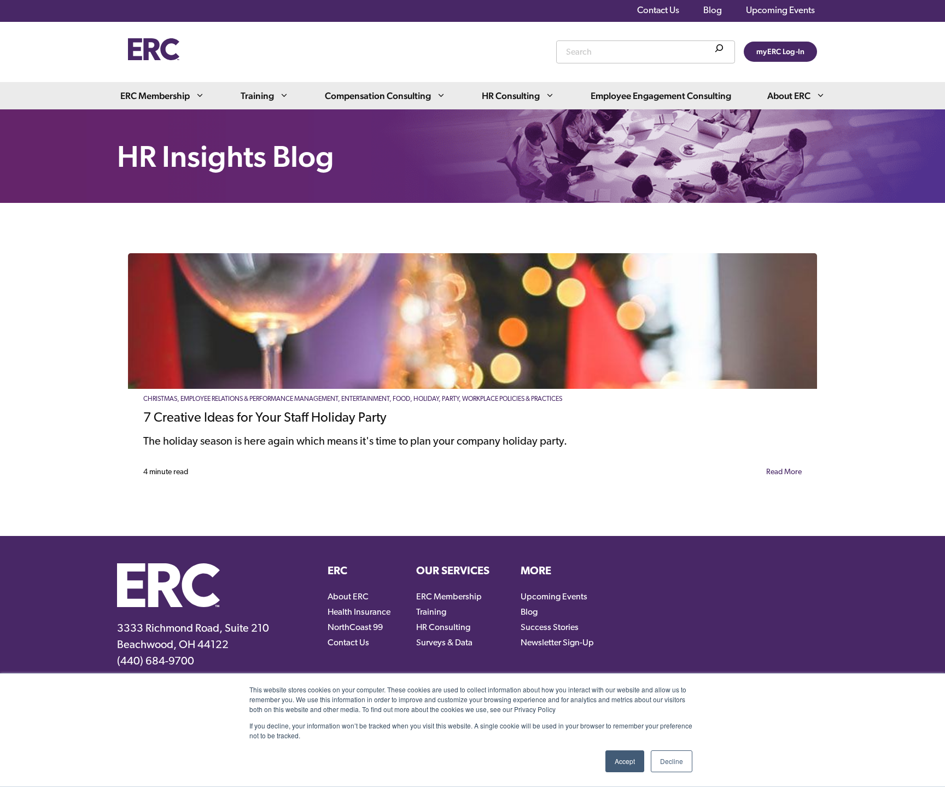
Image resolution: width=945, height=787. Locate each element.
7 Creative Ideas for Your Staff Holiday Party (265, 418)
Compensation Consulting (378, 95)
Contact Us (658, 10)
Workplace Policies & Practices (512, 399)
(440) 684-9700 (155, 661)
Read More (784, 472)
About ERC (788, 95)
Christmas (160, 399)
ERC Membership (155, 95)
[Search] (719, 50)
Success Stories (550, 627)
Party (450, 399)
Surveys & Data (444, 643)
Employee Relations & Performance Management (259, 399)
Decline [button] (671, 761)
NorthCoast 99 (355, 627)
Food (401, 399)
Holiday (426, 399)
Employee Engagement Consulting (661, 95)
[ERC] (153, 57)
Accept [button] (625, 761)
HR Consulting (511, 95)
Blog (712, 10)
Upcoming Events (780, 10)
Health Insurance (359, 612)
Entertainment (365, 399)
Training (257, 95)
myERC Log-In (780, 51)
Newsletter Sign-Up (557, 643)
